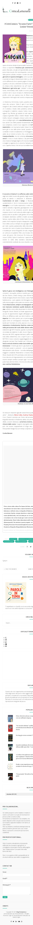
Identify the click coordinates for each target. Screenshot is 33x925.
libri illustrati (21, 541)
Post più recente (11, 569)
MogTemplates (21, 912)
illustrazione (8, 541)
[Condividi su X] (30, 546)
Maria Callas (18, 415)
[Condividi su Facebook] (27, 546)
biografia (13, 539)
